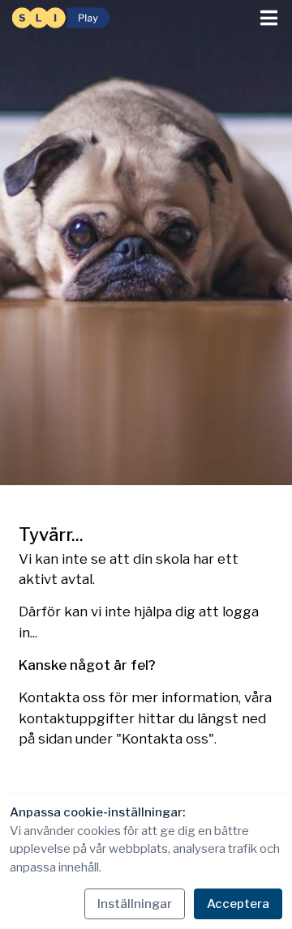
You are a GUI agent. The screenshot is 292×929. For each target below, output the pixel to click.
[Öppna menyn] (269, 18)
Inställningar (134, 904)
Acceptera (238, 904)
